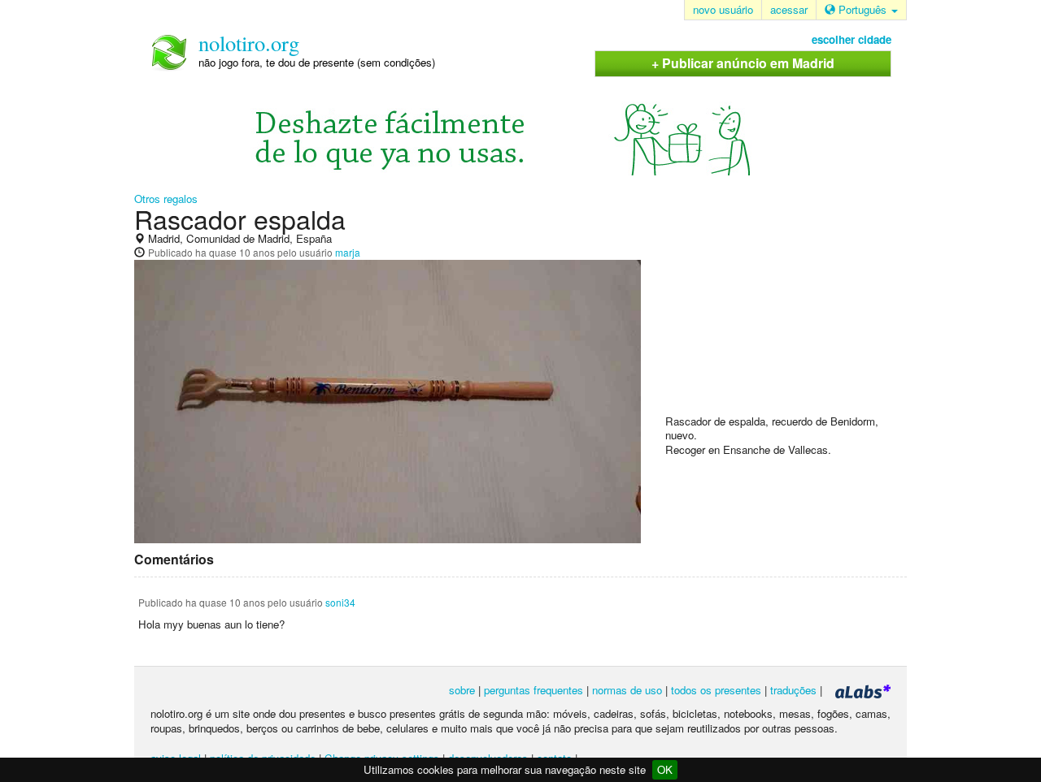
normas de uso (627, 690)
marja (347, 252)
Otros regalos (166, 198)
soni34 (340, 602)
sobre (462, 690)
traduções (793, 690)
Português (862, 9)
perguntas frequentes (533, 690)
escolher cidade (851, 39)
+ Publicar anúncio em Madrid (742, 63)
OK (665, 769)
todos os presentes (716, 690)
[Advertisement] (787, 309)
